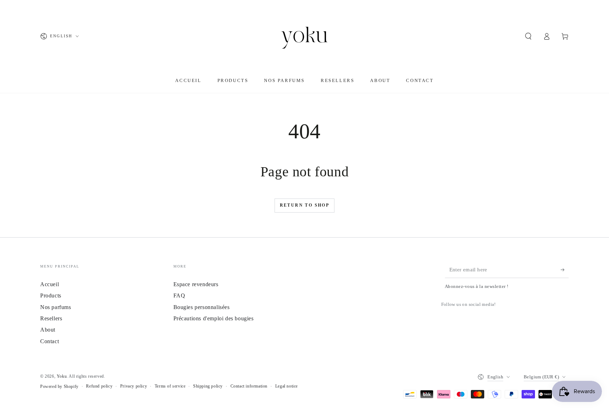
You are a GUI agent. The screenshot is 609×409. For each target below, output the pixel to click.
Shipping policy (208, 386)
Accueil (49, 284)
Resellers (51, 318)
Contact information (248, 386)
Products (50, 295)
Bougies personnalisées (201, 307)
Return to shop (305, 205)
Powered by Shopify (59, 386)
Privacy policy (133, 386)
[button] (528, 36)
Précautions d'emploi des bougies (213, 318)
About (47, 330)
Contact (49, 341)
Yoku (62, 376)
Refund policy (99, 386)
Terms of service (170, 386)
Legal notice (286, 386)
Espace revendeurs (196, 284)
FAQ (179, 295)
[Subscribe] (565, 270)
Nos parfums (55, 307)
